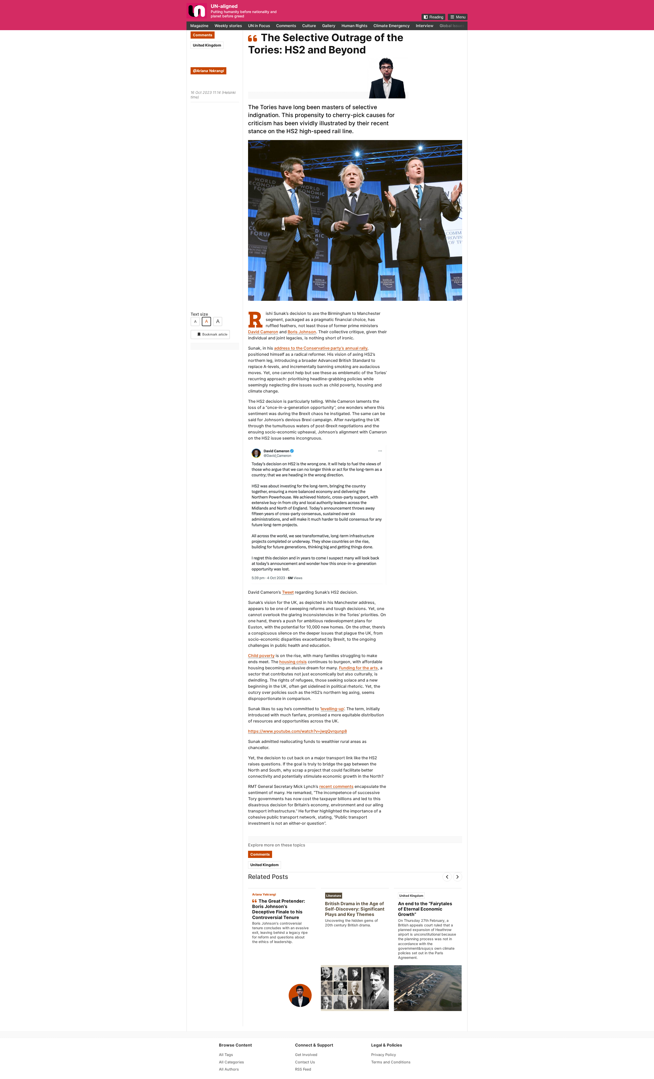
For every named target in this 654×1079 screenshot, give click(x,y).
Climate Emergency (391, 25)
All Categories (231, 1062)
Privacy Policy (383, 1054)
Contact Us (305, 1062)
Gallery (328, 25)
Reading (436, 17)
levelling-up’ (332, 708)
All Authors (229, 1069)
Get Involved (306, 1054)
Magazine (199, 25)
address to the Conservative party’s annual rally (320, 348)
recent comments (336, 786)
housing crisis (293, 661)
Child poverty (261, 655)
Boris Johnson (302, 331)
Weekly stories (228, 25)
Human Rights (354, 25)
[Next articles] (457, 876)
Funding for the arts (358, 667)
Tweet (288, 592)
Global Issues (452, 25)
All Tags (226, 1054)
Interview (425, 25)
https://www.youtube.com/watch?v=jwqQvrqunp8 (297, 731)
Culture (309, 25)
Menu (460, 17)
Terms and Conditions (391, 1062)
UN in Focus (259, 25)
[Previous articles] (447, 876)
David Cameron (263, 331)
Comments (286, 25)
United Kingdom (207, 45)
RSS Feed (303, 1069)
